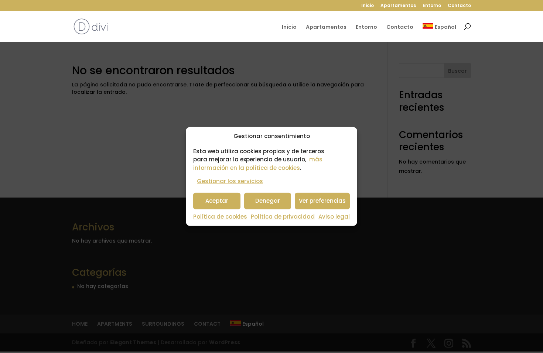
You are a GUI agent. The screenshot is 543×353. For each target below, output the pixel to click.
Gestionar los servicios (230, 181)
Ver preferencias (322, 201)
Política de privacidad (283, 216)
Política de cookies (220, 216)
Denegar (267, 201)
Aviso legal (334, 216)
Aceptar (216, 201)
